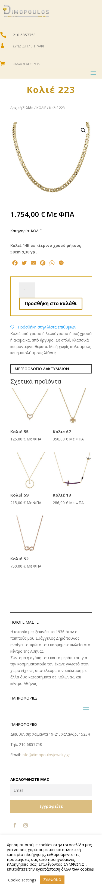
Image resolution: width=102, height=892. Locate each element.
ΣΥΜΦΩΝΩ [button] (52, 879)
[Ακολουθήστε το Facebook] (14, 825)
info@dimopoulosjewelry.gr (46, 754)
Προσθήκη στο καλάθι (50, 303)
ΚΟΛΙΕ (41, 107)
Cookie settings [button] (22, 879)
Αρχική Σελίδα (21, 107)
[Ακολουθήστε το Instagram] (25, 825)
